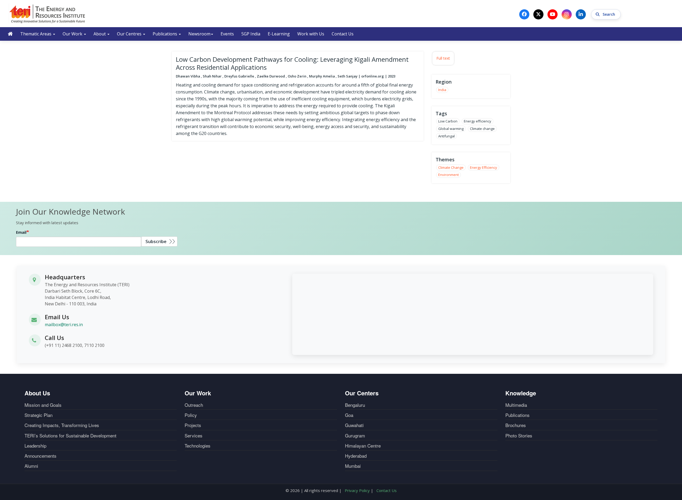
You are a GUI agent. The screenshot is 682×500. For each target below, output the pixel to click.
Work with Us (310, 34)
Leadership (35, 445)
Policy (191, 415)
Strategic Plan (38, 415)
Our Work (73, 34)
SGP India (250, 34)
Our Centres (130, 34)
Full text (443, 58)
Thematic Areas (36, 34)
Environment (448, 174)
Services (193, 435)
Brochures (515, 425)
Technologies (197, 445)
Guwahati (354, 425)
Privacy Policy (357, 490)
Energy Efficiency (483, 167)
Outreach (194, 405)
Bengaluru (355, 405)
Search (609, 14)
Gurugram (355, 435)
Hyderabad (356, 456)
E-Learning (279, 34)
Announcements (40, 456)
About (100, 34)
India (442, 89)
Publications (165, 34)
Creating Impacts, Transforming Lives (62, 425)
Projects (193, 425)
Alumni (31, 466)
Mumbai (353, 466)
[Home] (47, 13)
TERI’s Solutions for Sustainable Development (70, 435)
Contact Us (343, 34)
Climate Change (451, 167)
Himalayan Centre (363, 445)
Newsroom (199, 34)
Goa (349, 415)
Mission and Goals (43, 405)
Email (21, 232)
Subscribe (156, 241)
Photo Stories (518, 435)
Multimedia (516, 405)
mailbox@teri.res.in (64, 324)
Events (227, 34)
